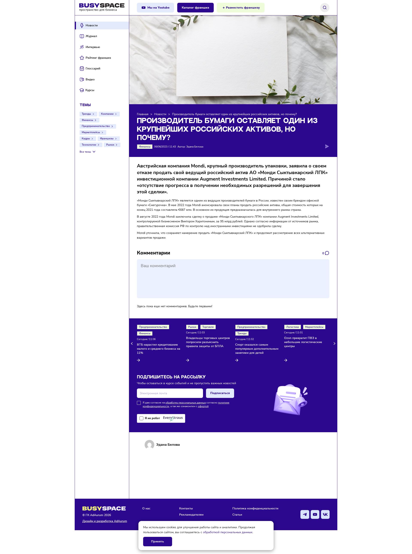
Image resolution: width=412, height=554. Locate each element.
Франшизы (107, 138)
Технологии (89, 144)
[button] (132, 343)
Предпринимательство (96, 126)
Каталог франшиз (195, 8)
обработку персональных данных (185, 402)
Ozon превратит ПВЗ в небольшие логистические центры (303, 342)
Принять (157, 541)
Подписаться (220, 393)
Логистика (292, 327)
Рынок (110, 144)
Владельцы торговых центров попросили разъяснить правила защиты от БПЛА (208, 342)
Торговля (208, 327)
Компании (107, 114)
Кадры (86, 138)
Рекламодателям (191, 514)
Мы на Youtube (158, 8)
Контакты (186, 508)
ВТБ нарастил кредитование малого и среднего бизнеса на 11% (158, 349)
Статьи (237, 514)
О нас (146, 508)
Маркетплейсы (91, 132)
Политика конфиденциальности (255, 508)
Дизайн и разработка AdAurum (104, 521)
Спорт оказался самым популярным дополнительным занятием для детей (256, 349)
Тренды (86, 114)
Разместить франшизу (243, 8)
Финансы (87, 120)
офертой (203, 406)
